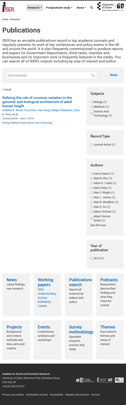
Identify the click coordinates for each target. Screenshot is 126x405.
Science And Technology (39, 122)
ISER (40, 289)
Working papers (45, 282)
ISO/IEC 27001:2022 (119, 380)
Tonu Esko (30, 110)
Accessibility (56, 394)
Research (33, 7)
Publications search (80, 282)
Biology (6, 122)
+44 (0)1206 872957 (13, 386)
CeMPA (42, 306)
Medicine (16, 122)
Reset (113, 75)
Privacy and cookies (13, 394)
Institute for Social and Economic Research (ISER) (8, 7)
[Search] (91, 7)
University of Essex (110, 7)
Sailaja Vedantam (61, 110)
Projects (14, 327)
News (12, 279)
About (80, 7)
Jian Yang (44, 110)
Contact (95, 394)
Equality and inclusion (77, 394)
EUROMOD (44, 301)
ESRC (85, 380)
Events (44, 327)
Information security (37, 394)
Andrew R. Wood (12, 110)
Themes (107, 327)
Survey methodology (81, 329)
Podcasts (109, 279)
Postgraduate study (58, 7)
